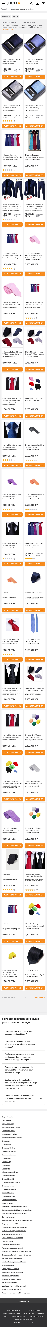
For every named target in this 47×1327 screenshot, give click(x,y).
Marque (5, 17)
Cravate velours (7, 1158)
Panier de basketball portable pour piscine (16, 1293)
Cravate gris (6, 1169)
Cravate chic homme (9, 1189)
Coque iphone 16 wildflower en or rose (15, 1224)
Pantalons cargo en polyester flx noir (14, 1213)
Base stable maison (8, 1217)
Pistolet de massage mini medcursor (14, 1231)
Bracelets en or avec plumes (11, 1279)
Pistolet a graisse (7, 1241)
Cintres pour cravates (9, 1151)
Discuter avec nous (13, 1310)
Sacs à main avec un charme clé (12, 1238)
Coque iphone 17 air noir (10, 1269)
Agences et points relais (11, 1313)
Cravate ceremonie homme (11, 1182)
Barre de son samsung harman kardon (14, 1207)
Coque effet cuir (7, 1203)
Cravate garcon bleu (8, 1176)
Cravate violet (6, 1144)
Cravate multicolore (8, 1148)
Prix (14, 17)
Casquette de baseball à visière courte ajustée (17, 1210)
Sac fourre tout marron (9, 1282)
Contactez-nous (34, 1310)
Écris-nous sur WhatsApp (23, 1320)
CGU (5, 1316)
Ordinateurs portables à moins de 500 (14, 1227)
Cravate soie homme (9, 1155)
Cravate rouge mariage (9, 1134)
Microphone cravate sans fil (11, 1127)
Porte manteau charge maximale (12, 1248)
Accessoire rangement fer (10, 1276)
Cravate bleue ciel (8, 1179)
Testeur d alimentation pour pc (12, 1234)
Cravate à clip (6, 1162)
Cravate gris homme (8, 1196)
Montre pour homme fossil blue (12, 1272)
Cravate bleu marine (8, 1131)
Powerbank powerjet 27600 (11, 1245)
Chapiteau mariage (8, 1124)
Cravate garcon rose (8, 1186)
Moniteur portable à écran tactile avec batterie (17, 1220)
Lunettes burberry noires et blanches (14, 1262)
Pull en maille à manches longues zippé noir (16, 1251)
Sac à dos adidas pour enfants (12, 1258)
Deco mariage (6, 1120)
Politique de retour (36, 1316)
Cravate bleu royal (8, 1193)
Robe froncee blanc (8, 1265)
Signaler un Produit (18, 1316)
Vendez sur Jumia (28, 1313)
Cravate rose (6, 1165)
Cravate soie (6, 1141)
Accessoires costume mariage (12, 1138)
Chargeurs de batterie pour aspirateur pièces (16, 1255)
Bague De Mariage (8, 1117)
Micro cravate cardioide (10, 1172)
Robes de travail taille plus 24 (12, 1289)
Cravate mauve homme (9, 1200)
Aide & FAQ (40, 1313)
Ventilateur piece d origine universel (14, 1286)
